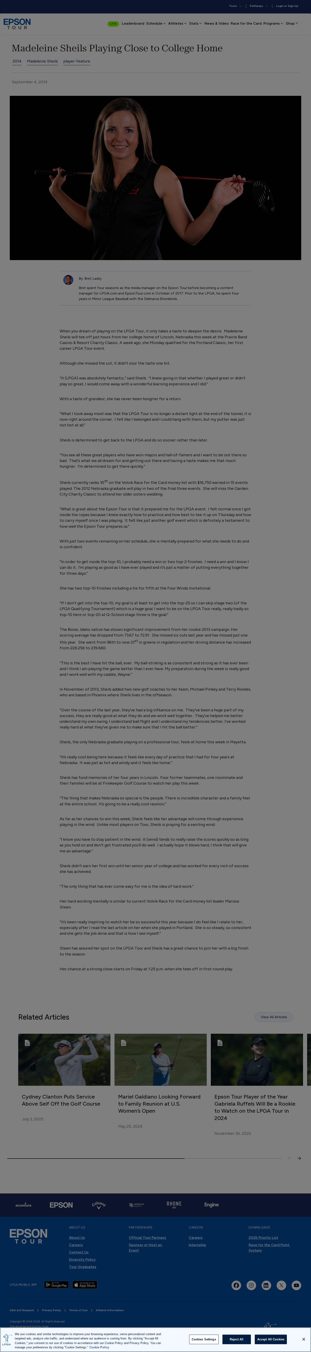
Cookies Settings (204, 1339)
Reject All (236, 1339)
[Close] (304, 1339)
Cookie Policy (99, 1347)
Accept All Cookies (270, 1339)
